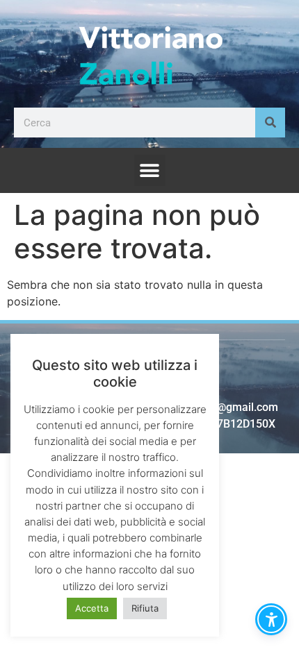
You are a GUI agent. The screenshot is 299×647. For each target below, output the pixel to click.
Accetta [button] (91, 608)
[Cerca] (270, 122)
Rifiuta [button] (145, 608)
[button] (149, 170)
